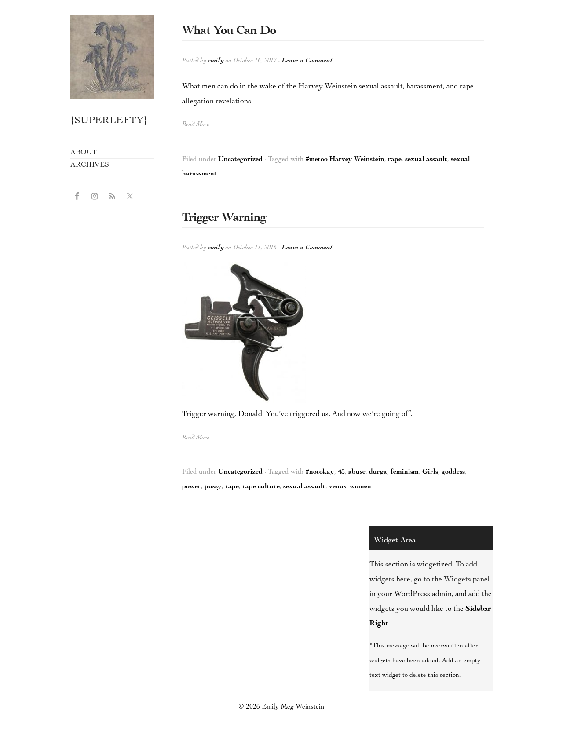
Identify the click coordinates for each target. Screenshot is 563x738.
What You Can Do (229, 31)
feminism (405, 472)
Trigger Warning (224, 218)
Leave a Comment (307, 61)
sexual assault (426, 159)
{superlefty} (112, 57)
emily (216, 61)
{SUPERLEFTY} (109, 121)
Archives (89, 165)
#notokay (320, 472)
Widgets (457, 580)
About (83, 153)
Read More (195, 124)
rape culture (261, 486)
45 (341, 472)
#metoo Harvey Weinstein (345, 159)
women (360, 486)
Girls (430, 472)
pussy (213, 486)
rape (395, 159)
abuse (357, 472)
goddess (453, 472)
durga (378, 472)
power (191, 486)
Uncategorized (240, 159)
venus (337, 486)
